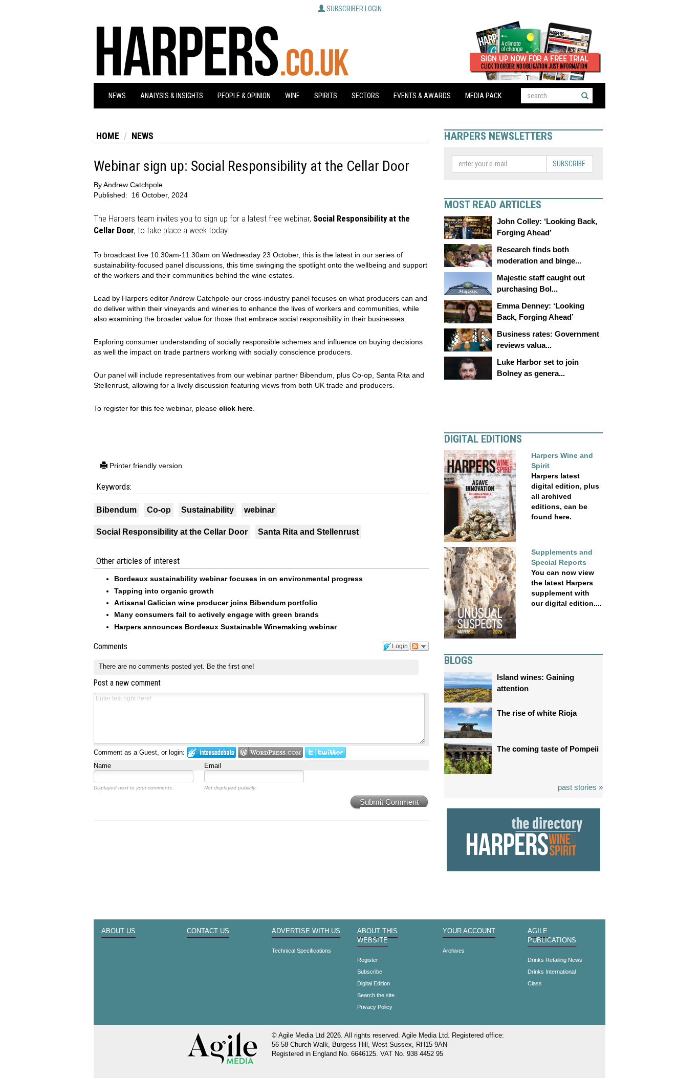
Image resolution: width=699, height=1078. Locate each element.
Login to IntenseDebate (211, 752)
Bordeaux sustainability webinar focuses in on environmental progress (238, 579)
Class (535, 983)
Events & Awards (422, 96)
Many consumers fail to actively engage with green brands (216, 614)
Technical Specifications (301, 951)
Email (212, 765)
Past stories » (580, 787)
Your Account (469, 931)
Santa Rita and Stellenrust (308, 531)
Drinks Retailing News (555, 960)
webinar (259, 509)
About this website (377, 936)
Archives (454, 951)
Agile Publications (552, 936)
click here (236, 408)
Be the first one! (230, 666)
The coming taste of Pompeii (548, 748)
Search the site (376, 995)
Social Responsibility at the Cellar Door (172, 531)
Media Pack (483, 96)
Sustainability (207, 509)
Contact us (208, 931)
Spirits (325, 96)
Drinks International (552, 972)
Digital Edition (373, 983)
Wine (292, 96)
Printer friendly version (144, 465)
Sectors (365, 96)
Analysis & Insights (171, 96)
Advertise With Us (306, 931)
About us (118, 931)
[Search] (585, 95)
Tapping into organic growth (164, 591)
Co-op (159, 509)
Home (107, 135)
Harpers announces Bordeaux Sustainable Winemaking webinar (225, 627)
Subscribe (569, 164)
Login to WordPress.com (270, 752)
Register (367, 960)
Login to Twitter (325, 752)
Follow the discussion (419, 646)
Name (102, 765)
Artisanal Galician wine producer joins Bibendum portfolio (216, 603)
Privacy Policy (374, 1007)
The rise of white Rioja (537, 713)
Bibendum (116, 509)
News (117, 96)
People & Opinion (244, 96)
